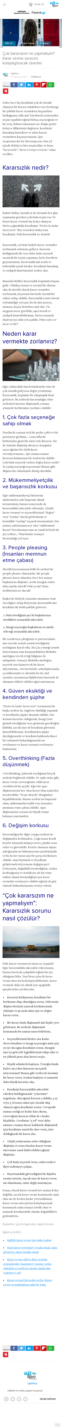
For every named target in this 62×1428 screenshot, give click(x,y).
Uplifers (14, 73)
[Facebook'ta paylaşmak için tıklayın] (14, 84)
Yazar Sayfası (48, 1399)
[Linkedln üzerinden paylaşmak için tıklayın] (29, 84)
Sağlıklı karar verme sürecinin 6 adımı (29, 1240)
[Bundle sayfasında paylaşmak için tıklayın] (6, 91)
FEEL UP (9, 43)
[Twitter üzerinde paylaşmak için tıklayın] (21, 84)
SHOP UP (39, 4)
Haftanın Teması (27, 43)
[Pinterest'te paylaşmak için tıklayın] (37, 84)
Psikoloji (45, 43)
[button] (4, 4)
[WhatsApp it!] (50, 84)
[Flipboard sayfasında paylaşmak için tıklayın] (44, 84)
